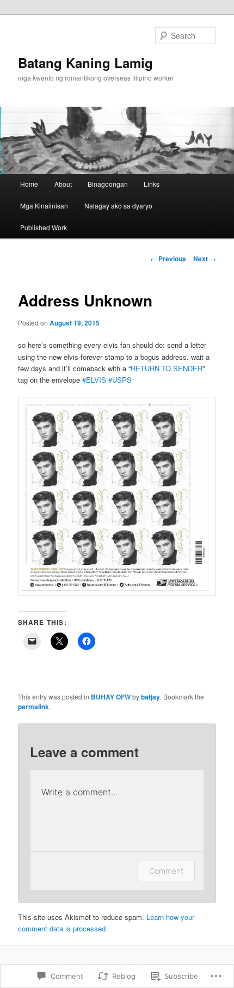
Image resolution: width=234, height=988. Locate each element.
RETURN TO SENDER (166, 368)
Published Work (43, 227)
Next (204, 258)
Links (151, 183)
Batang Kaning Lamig (85, 62)
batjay (150, 697)
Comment (166, 870)
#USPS (120, 380)
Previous (168, 258)
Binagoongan (108, 183)
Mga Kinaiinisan (44, 205)
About (63, 183)
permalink (33, 706)
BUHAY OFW (111, 697)
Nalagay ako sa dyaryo (118, 205)
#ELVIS (94, 380)
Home (29, 183)
